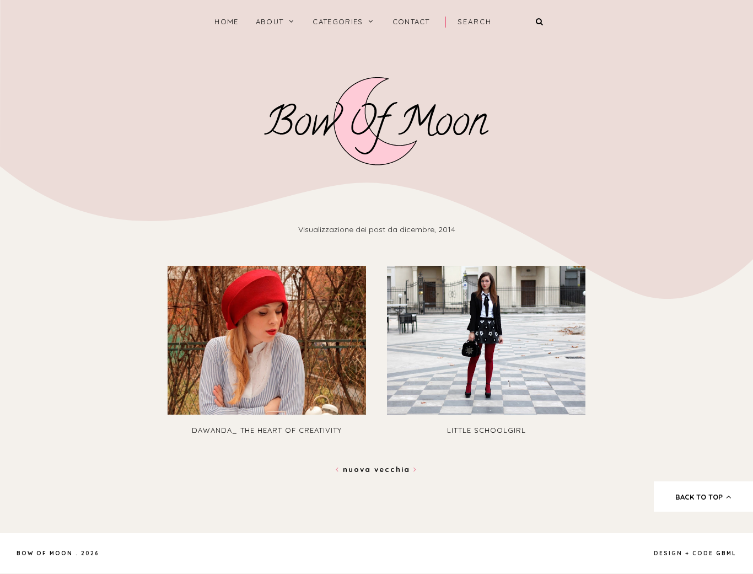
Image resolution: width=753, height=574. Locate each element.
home (226, 21)
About (270, 21)
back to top (700, 496)
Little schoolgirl (486, 430)
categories (338, 21)
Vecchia (393, 469)
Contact (411, 21)
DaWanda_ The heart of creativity (267, 430)
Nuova (357, 469)
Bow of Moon (45, 553)
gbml (726, 553)
